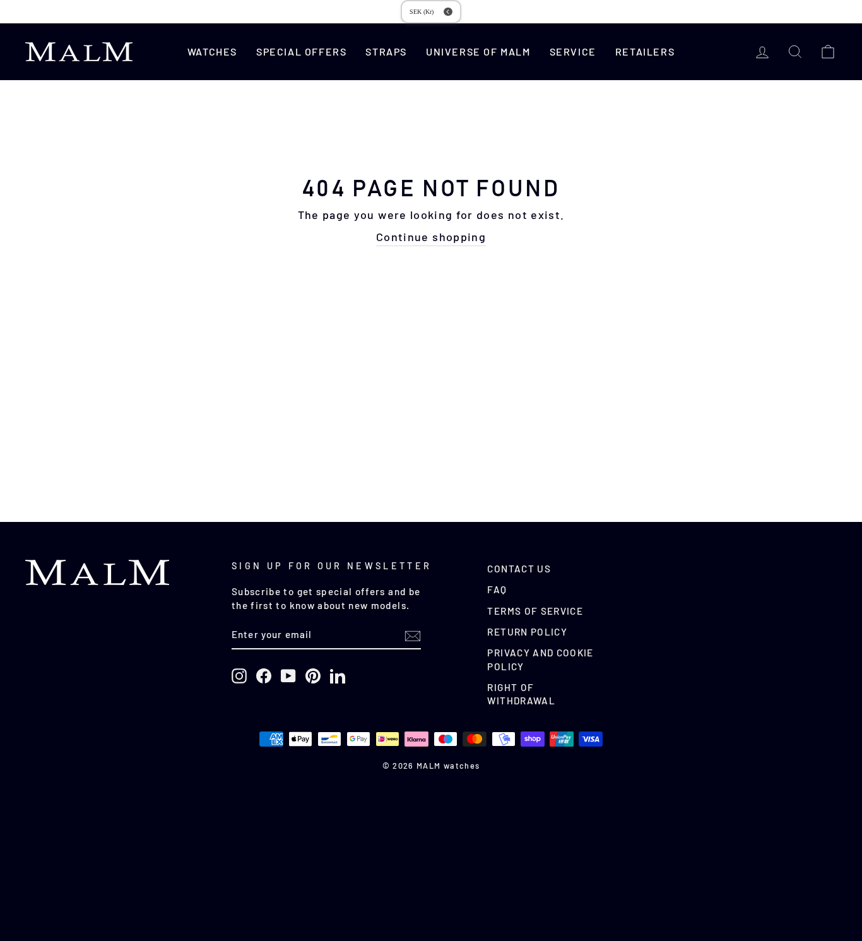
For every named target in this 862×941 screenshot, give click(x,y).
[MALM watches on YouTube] (288, 676)
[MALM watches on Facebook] (263, 676)
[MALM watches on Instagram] (239, 676)
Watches (212, 51)
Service (573, 51)
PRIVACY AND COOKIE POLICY (540, 659)
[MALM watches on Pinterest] (313, 676)
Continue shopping (431, 237)
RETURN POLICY (527, 631)
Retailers (645, 51)
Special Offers (301, 51)
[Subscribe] (412, 635)
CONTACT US (519, 568)
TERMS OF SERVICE (535, 611)
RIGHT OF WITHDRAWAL (521, 694)
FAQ (497, 589)
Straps (386, 51)
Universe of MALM (478, 51)
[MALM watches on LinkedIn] (337, 676)
